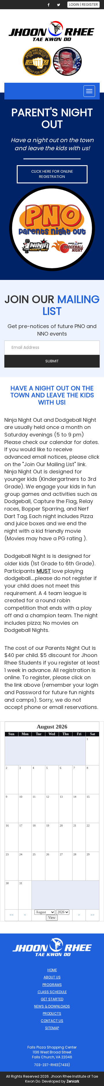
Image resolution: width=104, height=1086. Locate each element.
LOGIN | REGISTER (83, 4)
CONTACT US (52, 1020)
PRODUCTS (52, 1013)
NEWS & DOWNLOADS (52, 1006)
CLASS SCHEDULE (52, 991)
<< (12, 915)
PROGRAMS (52, 984)
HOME (52, 970)
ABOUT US (52, 977)
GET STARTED (52, 999)
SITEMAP (52, 1027)
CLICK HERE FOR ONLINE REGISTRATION (52, 174)
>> (92, 915)
